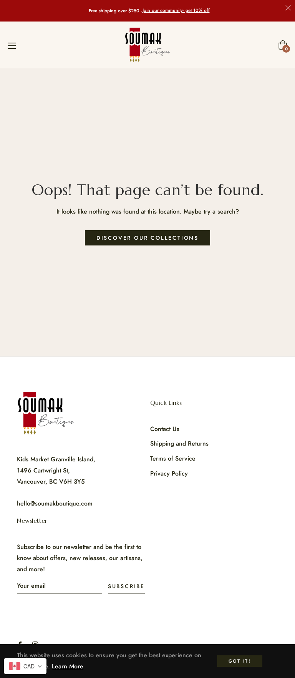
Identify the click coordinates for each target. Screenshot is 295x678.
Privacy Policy (169, 473)
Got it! (240, 661)
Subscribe (126, 586)
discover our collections (147, 238)
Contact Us (164, 428)
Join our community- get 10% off (176, 10)
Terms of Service (173, 458)
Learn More (67, 666)
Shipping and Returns (179, 443)
